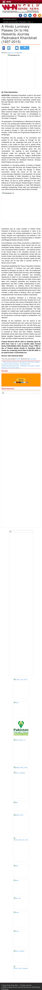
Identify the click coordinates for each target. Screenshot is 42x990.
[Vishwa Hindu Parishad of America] (21, 709)
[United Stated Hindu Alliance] (21, 886)
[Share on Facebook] (3, 48)
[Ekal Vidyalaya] (21, 870)
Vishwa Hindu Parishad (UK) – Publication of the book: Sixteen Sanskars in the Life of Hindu (20, 367)
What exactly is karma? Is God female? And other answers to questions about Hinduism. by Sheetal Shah (20, 363)
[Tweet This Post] (8, 48)
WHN (20, 53)
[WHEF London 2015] (21, 751)
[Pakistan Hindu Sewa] (21, 728)
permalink (33, 359)
